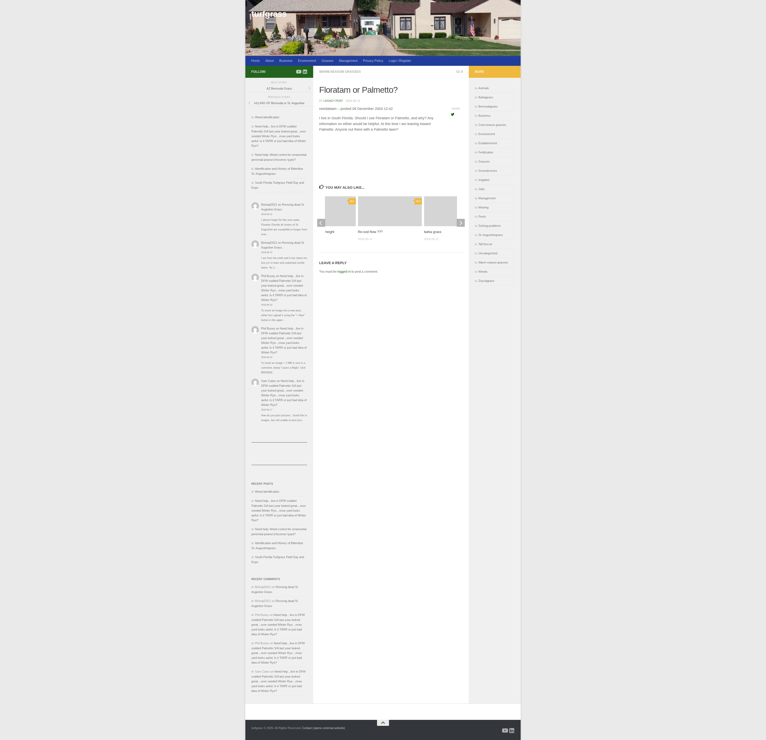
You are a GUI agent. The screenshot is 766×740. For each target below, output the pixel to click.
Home (255, 60)
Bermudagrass (488, 106)
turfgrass (269, 14)
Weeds (483, 271)
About (269, 60)
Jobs (481, 189)
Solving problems (489, 225)
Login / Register (400, 60)
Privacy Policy (373, 60)
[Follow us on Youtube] (298, 71)
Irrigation (484, 180)
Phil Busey (268, 276)
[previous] (321, 223)
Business (285, 60)
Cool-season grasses (492, 124)
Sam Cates (268, 381)
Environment (307, 60)
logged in (344, 271)
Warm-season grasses (340, 71)
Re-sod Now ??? (370, 232)
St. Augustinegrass (490, 235)
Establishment (487, 143)
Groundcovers (487, 170)
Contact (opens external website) (323, 728)
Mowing (483, 207)
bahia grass (432, 232)
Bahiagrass (485, 97)
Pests (482, 216)
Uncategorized (487, 253)
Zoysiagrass (486, 280)
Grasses (327, 60)
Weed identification (267, 117)
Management (348, 60)
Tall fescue (485, 244)
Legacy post (333, 100)
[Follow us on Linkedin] (304, 71)
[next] (461, 223)
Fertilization (485, 152)
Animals (483, 88)
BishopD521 (269, 204)
